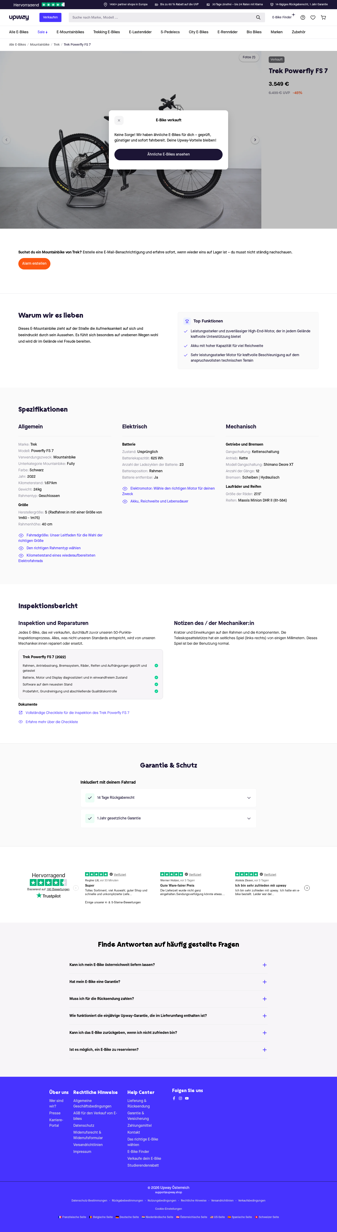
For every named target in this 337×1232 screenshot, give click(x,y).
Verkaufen (50, 17)
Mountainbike (40, 44)
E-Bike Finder (282, 17)
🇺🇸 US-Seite (217, 1217)
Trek (57, 44)
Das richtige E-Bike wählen (142, 1142)
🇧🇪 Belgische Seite (101, 1217)
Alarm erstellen (34, 264)
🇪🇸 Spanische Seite (240, 1217)
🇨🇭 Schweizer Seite (267, 1217)
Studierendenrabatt (143, 1166)
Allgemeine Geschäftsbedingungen (92, 1103)
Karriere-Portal (56, 1123)
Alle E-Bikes (17, 44)
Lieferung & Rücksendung (138, 1103)
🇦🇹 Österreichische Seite (191, 1217)
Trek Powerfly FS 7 (77, 44)
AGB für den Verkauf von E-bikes (95, 1116)
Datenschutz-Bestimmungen (89, 1200)
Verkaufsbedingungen (251, 1200)
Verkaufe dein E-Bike (144, 1159)
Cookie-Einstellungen (168, 1209)
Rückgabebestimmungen (127, 1200)
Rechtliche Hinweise (194, 1200)
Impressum (82, 1152)
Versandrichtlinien (88, 1145)
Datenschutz (83, 1126)
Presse (55, 1113)
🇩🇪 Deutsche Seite (127, 1217)
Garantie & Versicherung (138, 1116)
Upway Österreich (174, 1188)
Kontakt (133, 1133)
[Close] (172, 3)
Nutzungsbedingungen (162, 1200)
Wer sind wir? (56, 1103)
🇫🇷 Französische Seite (72, 1217)
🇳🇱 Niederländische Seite (157, 1217)
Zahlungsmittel (139, 1126)
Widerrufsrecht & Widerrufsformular (88, 1135)
